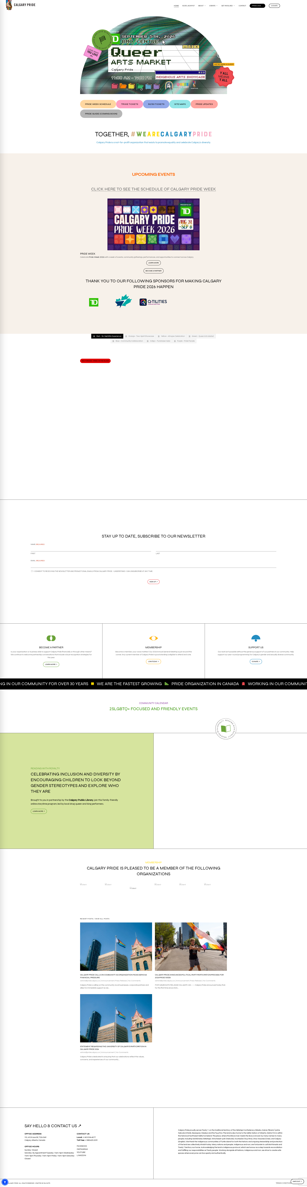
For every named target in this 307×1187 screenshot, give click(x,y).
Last (158, 553)
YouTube (81, 1152)
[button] (98, 104)
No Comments (134, 981)
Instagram (82, 1149)
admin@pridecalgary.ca (90, 981)
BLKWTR (47, 1183)
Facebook (82, 1146)
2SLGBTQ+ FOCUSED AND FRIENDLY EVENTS (154, 708)
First (33, 553)
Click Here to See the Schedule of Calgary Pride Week (153, 189)
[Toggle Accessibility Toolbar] (5, 1182)
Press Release (121, 981)
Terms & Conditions (283, 1183)
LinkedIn (81, 1155)
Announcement (107, 981)
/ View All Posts (101, 919)
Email (37, 561)
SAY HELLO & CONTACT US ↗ (53, 1125)
